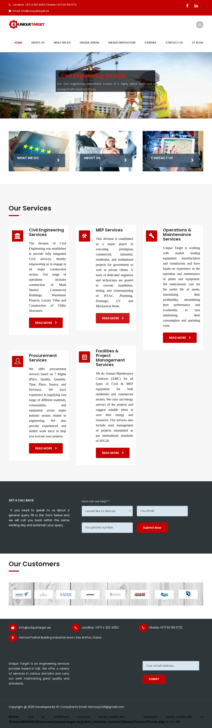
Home (18, 42)
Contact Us (174, 42)
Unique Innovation (121, 42)
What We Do (62, 42)
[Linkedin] (196, 6)
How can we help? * (96, 501)
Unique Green (89, 42)
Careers (150, 42)
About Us (92, 158)
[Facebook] (187, 6)
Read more (43, 323)
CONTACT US (162, 158)
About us (38, 42)
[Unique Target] (27, 24)
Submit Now (152, 528)
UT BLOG (197, 42)
